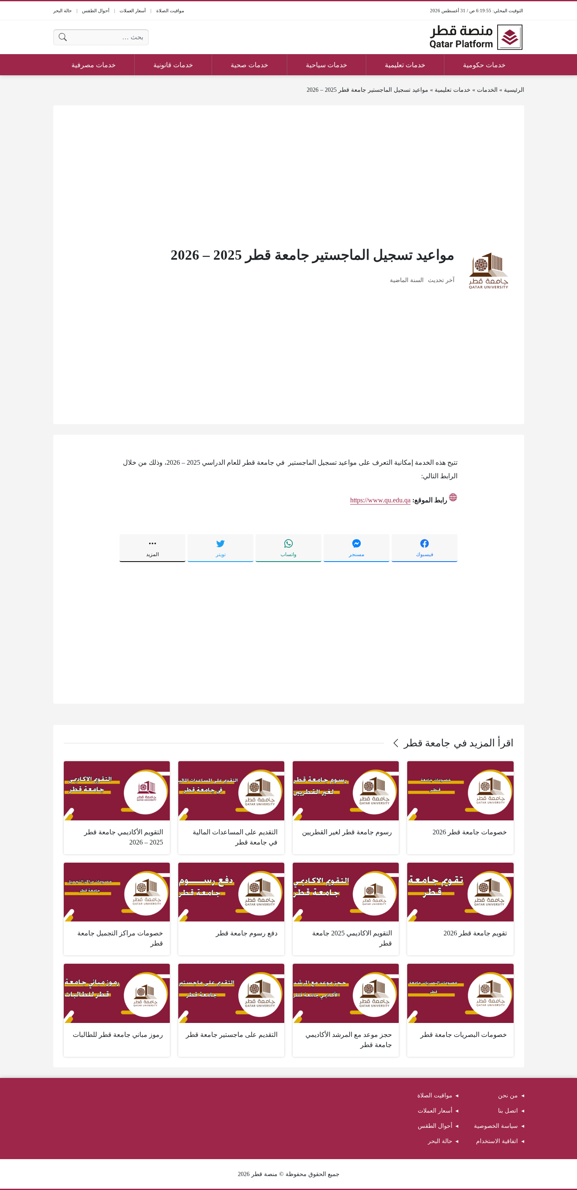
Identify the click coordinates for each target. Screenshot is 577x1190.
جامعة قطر (427, 743)
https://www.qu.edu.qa (380, 500)
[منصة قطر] (476, 37)
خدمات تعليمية (453, 90)
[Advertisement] (289, 175)
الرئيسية (514, 90)
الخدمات (487, 90)
